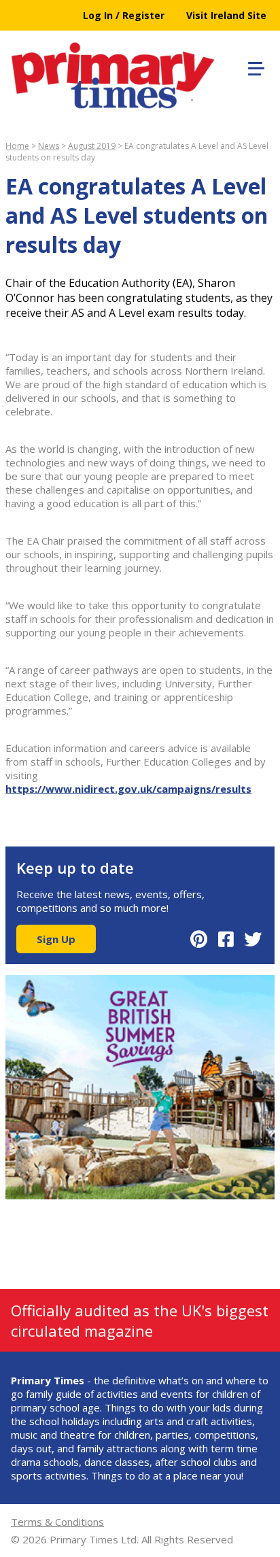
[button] (254, 66)
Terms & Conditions (57, 1521)
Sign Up (56, 939)
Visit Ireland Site (226, 15)
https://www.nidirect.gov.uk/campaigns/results (128, 788)
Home (17, 146)
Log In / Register (123, 15)
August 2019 (92, 146)
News (48, 146)
